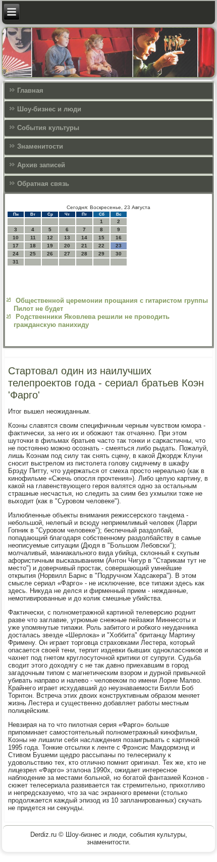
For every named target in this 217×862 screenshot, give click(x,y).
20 (67, 245)
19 (50, 245)
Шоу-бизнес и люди (49, 109)
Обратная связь (43, 183)
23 (119, 245)
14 (84, 237)
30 (119, 253)
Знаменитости (40, 146)
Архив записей (41, 165)
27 (67, 253)
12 (50, 237)
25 (33, 253)
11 (33, 237)
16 (119, 237)
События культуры (48, 127)
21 (84, 245)
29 (101, 253)
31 (16, 261)
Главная (30, 90)
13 (67, 237)
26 (50, 253)
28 (84, 253)
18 (33, 245)
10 (16, 237)
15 (101, 237)
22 (101, 245)
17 (16, 245)
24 (16, 253)
